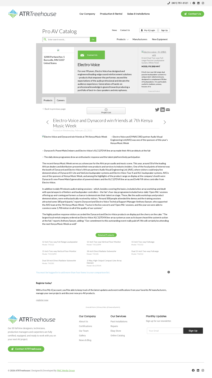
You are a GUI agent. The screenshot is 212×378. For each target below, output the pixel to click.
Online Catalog (118, 335)
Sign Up (164, 30)
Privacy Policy (102, 307)
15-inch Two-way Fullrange (142, 242)
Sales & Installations (138, 14)
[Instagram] (203, 3)
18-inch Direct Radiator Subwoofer (101, 251)
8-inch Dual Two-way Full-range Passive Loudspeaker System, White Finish (153, 60)
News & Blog (85, 340)
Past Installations (119, 321)
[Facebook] (194, 3)
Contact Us (125, 30)
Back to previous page (55, 109)
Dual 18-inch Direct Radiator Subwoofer (59, 260)
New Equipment (160, 39)
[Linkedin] (198, 3)
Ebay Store (116, 331)
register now (42, 300)
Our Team (84, 331)
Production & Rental (111, 14)
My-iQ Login (149, 30)
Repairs (114, 326)
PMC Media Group (66, 370)
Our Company (87, 14)
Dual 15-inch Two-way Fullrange (145, 251)
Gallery (82, 335)
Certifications (85, 326)
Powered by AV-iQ (114, 307)
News (114, 30)
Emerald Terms (91, 307)
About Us (83, 321)
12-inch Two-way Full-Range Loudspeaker (60, 242)
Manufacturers (139, 39)
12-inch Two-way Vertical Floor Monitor (104, 242)
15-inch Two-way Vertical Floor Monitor (59, 251)
